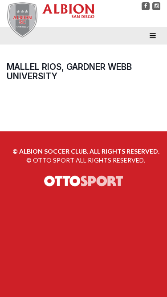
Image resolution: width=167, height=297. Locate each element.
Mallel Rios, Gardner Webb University (69, 71)
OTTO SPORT (53, 160)
